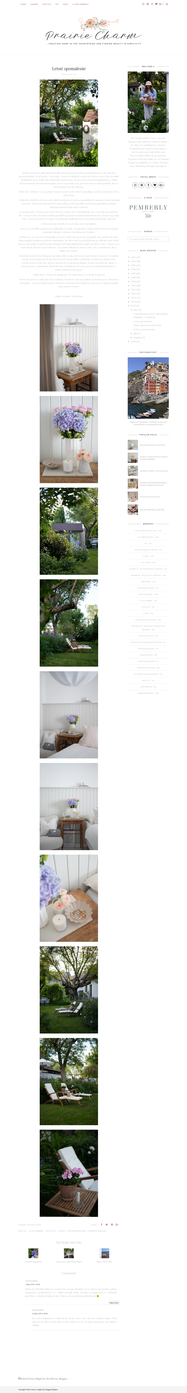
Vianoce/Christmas (146, 668)
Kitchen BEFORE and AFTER (152, 509)
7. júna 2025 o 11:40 (32, 1284)
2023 (133, 297)
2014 (133, 261)
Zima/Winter (146, 687)
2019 (133, 281)
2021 (133, 289)
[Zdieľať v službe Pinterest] (112, 1224)
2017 (133, 273)
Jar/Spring (146, 582)
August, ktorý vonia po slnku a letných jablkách (154, 457)
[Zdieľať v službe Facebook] (101, 1224)
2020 (133, 285)
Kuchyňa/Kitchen (146, 588)
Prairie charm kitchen (150, 497)
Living (146, 613)
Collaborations (145, 537)
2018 (133, 277)
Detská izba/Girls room (146, 550)
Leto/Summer (36, 1231)
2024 (133, 301)
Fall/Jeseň (146, 562)
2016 (133, 269)
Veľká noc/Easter (146, 661)
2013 (133, 257)
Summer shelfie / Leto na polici (154, 471)
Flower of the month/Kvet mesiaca (146, 569)
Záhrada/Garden (96, 1231)
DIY (146, 543)
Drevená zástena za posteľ (152, 445)
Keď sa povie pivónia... (145, 329)
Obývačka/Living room (146, 620)
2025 (133, 305)
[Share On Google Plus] (117, 1224)
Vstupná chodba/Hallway (146, 674)
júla (135, 333)
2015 (133, 265)
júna (136, 309)
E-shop (146, 556)
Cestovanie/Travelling (146, 531)
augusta (138, 337)
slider (61, 1231)
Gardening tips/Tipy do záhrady (146, 575)
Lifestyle (146, 607)
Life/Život (50, 1231)
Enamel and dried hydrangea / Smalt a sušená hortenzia (153, 483)
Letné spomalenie (143, 321)
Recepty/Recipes (146, 636)
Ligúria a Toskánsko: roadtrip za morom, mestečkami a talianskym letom (148, 423)
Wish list (146, 680)
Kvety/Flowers (146, 594)
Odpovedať (114, 1303)
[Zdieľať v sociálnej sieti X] (107, 1224)
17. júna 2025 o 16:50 (40, 1314)
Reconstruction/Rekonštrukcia (146, 642)
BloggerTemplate (52, 1390)
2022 (133, 293)
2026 (133, 341)
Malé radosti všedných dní (147, 325)
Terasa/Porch (146, 655)
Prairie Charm (31, 1390)
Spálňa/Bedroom (76, 1231)
